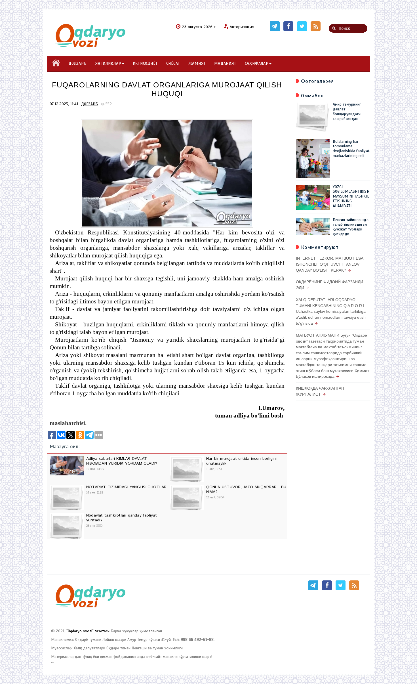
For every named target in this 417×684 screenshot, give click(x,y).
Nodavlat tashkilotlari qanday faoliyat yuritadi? (121, 518)
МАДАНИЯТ (225, 63)
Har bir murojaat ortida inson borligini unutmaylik (241, 461)
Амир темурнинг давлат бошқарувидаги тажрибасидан (347, 111)
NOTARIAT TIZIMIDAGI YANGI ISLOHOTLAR (126, 487)
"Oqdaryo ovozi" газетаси (87, 631)
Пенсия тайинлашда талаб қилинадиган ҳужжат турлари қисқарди (350, 226)
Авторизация (241, 27)
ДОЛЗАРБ (77, 63)
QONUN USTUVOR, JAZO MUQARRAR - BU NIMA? (246, 489)
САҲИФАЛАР (257, 63)
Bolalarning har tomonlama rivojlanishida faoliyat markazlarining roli (351, 148)
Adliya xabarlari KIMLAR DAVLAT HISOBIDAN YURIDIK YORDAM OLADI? (121, 461)
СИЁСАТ (173, 63)
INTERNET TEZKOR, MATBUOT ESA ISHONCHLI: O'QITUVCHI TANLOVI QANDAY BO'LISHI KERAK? (329, 264)
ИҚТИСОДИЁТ (145, 63)
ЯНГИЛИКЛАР (108, 63)
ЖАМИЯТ (197, 63)
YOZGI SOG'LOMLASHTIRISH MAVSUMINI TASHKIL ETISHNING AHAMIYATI (351, 196)
